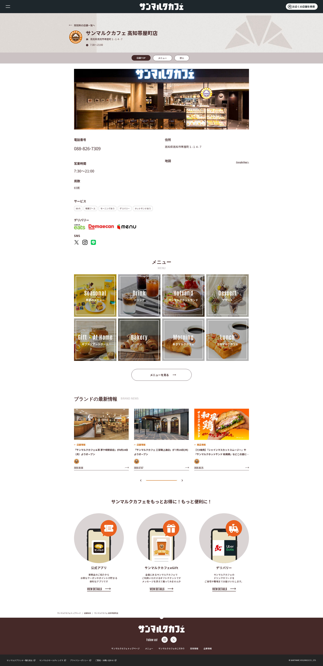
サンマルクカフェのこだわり (171, 648)
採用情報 (194, 648)
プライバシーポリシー (79, 660)
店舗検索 (87, 613)
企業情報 (208, 648)
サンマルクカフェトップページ (69, 613)
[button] (141, 480)
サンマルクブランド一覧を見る (20, 660)
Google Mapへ (242, 162)
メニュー (149, 648)
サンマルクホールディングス (51, 660)
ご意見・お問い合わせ (104, 660)
